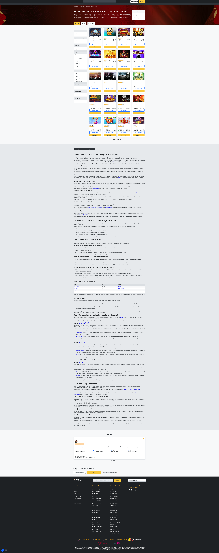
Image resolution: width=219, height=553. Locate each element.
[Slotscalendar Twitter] (134, 490)
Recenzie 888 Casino (96, 491)
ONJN (121, 317)
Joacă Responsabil (77, 496)
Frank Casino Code (113, 512)
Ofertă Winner (113, 514)
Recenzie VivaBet (95, 493)
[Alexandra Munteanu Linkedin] (143, 438)
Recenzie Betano (95, 519)
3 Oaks (77, 66)
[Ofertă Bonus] (95, 44)
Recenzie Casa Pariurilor (96, 503)
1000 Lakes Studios (79, 58)
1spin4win (77, 61)
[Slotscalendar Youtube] (130, 490)
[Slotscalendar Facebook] (132, 490)
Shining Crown (79, 332)
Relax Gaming (121, 288)
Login (116, 472)
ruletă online (99, 207)
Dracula (77, 379)
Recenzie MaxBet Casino (96, 488)
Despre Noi (76, 489)
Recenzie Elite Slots (95, 529)
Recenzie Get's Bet (95, 495)
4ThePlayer (78, 68)
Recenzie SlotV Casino (96, 508)
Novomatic (82, 342)
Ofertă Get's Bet (113, 495)
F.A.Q (75, 493)
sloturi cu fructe (95, 188)
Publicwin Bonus (113, 507)
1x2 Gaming (78, 63)
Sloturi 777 (135, 15)
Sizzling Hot (78, 357)
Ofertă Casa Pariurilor (114, 503)
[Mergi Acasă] (77, 1)
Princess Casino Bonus (114, 533)
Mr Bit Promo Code (113, 508)
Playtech (119, 286)
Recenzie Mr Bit (95, 507)
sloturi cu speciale (138, 192)
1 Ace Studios (78, 56)
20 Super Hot (79, 336)
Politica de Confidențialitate (79, 495)
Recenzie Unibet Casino (96, 500)
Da (76, 33)
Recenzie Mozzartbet (96, 524)
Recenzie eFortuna (95, 496)
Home (75, 488)
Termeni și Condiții (77, 503)
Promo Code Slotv (113, 510)
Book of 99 (76, 288)
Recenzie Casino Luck (96, 521)
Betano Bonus (112, 529)
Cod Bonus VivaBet (113, 493)
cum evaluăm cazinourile (136, 391)
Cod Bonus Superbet (114, 489)
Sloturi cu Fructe (136, 17)
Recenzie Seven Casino (96, 533)
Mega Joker (76, 290)
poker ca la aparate (92, 207)
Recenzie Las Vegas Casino (97, 522)
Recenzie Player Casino (96, 531)
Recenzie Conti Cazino (96, 514)
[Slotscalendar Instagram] (136, 490)
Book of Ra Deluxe (80, 350)
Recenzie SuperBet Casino (97, 489)
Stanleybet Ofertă (113, 519)
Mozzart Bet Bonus (113, 526)
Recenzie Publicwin (95, 505)
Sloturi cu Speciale (136, 18)
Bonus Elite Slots (113, 524)
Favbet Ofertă (113, 517)
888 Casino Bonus (113, 491)
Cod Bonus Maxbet (113, 488)
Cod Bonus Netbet (113, 498)
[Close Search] (114, 1)
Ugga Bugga (76, 286)
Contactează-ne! (77, 500)
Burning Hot (78, 338)
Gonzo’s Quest (79, 371)
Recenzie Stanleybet (96, 517)
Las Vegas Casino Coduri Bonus (116, 522)
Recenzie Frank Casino (96, 510)
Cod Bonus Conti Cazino (114, 515)
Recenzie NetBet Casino (96, 498)
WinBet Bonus (113, 505)
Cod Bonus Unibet (113, 500)
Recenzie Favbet (95, 515)
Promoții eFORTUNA (114, 496)
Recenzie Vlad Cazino (96, 501)
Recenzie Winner (95, 512)
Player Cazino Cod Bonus (115, 527)
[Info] (2, 550)
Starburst (78, 375)
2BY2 (77, 64)
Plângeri (75, 491)
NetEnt (119, 290)
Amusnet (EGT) (84, 323)
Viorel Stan (115, 161)
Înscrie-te (94, 472)
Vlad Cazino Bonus (113, 501)
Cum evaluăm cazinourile (78, 501)
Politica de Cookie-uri (78, 498)
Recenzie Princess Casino (96, 527)
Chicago (78, 354)
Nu (76, 34)
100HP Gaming (78, 60)
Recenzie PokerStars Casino (97, 526)
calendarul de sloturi (83, 214)
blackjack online (108, 207)
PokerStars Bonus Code (114, 531)
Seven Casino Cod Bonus (115, 521)
